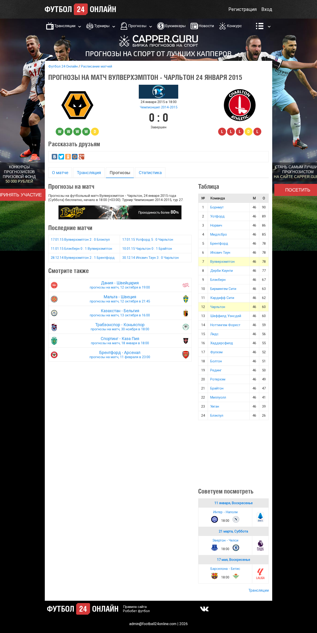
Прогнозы (137, 25)
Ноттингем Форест (225, 325)
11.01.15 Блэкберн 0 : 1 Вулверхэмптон (81, 249)
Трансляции (64, 25)
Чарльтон (217, 307)
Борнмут (217, 207)
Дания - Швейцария (120, 284)
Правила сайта (135, 607)
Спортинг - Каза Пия (120, 340)
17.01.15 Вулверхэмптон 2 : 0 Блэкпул (80, 239)
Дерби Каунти (221, 271)
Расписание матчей (96, 66)
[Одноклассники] (68, 156)
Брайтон (216, 388)
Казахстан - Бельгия (120, 312)
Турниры (102, 25)
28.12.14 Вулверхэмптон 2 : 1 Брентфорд (83, 258)
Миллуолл (218, 397)
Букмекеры (175, 25)
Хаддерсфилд (221, 343)
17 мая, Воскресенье (233, 560)
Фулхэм (216, 352)
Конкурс (234, 25)
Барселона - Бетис (225, 569)
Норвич (216, 225)
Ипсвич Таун (220, 252)
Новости (206, 25)
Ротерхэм (217, 379)
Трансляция (89, 172)
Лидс (214, 334)
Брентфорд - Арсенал (120, 354)
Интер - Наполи (225, 512)
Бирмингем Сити (223, 289)
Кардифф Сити (222, 298)
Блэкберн (218, 280)
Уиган (214, 406)
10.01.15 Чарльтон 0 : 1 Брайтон (147, 249)
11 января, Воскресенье (233, 503)
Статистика (150, 172)
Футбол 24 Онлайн (63, 66)
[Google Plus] (81, 156)
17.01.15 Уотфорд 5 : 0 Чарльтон (147, 239)
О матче (60, 172)
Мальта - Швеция (120, 298)
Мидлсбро (218, 234)
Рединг (216, 370)
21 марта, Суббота (233, 531)
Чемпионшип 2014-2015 (158, 107)
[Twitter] (61, 156)
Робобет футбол (136, 611)
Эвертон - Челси (225, 540)
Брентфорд (219, 243)
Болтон (216, 361)
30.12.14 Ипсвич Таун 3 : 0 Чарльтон (150, 258)
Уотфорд (217, 216)
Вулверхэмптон (222, 262)
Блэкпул (216, 415)
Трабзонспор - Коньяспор (120, 326)
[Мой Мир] (75, 156)
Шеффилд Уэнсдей (225, 316)
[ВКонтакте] (54, 156)
